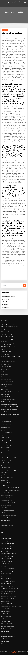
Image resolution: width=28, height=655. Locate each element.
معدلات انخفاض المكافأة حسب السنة (8, 568)
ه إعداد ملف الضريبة (4, 522)
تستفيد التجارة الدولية (5, 386)
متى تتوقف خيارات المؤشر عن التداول (8, 628)
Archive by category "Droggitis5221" (16, 15)
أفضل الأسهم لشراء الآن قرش (7, 299)
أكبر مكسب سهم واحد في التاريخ (7, 551)
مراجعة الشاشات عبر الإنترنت (6, 460)
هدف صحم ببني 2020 (5, 485)
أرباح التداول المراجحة (5, 354)
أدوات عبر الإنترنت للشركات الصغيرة (7, 351)
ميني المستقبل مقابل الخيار (6, 452)
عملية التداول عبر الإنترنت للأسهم (7, 541)
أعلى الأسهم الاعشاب (5, 329)
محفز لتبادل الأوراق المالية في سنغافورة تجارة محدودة (11, 606)
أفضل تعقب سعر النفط (5, 331)
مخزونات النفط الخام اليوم (6, 467)
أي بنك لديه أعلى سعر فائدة (6, 445)
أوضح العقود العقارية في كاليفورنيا (7, 608)
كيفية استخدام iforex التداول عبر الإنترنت (8, 361)
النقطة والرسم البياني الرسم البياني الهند (8, 457)
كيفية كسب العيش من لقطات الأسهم (8, 502)
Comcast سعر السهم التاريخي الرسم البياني (9, 404)
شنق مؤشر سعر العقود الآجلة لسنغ (7, 571)
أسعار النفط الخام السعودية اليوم (7, 558)
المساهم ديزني (4, 442)
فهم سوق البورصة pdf (5, 613)
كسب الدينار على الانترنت (5, 425)
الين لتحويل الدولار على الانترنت (7, 561)
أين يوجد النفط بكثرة (5, 437)
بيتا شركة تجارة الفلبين (5, 430)
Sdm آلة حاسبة (5, 304)
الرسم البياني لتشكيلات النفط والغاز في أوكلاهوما (10, 470)
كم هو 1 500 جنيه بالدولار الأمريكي (7, 432)
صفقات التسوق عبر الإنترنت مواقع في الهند (9, 409)
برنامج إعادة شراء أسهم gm (6, 546)
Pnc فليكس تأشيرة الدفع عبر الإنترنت (8, 581)
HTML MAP (16, 652)
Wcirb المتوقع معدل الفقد (6, 427)
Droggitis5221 (5, 30)
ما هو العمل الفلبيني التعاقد (6, 379)
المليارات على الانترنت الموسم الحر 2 (8, 399)
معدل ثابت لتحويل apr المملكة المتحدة (8, 578)
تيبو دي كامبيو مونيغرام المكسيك (7, 376)
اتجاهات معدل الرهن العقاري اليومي (7, 543)
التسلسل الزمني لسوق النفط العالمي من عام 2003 (10, 490)
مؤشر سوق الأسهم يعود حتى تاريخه (7, 440)
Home (5, 15)
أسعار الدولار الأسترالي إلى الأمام (7, 525)
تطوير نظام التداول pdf (5, 601)
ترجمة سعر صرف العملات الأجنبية (7, 495)
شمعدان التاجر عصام (5, 641)
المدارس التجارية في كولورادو (6, 633)
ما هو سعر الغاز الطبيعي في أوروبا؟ (7, 510)
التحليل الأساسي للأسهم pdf (6, 538)
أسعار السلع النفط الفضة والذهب (7, 548)
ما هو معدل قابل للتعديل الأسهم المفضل (8, 596)
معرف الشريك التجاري (5, 576)
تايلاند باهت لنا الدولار (5, 394)
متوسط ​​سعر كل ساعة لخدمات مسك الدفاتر (9, 416)
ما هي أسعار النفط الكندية (6, 507)
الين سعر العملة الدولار (5, 450)
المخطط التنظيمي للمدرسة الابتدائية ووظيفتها (9, 406)
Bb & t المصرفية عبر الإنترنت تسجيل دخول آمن (9, 326)
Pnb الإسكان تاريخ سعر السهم (6, 623)
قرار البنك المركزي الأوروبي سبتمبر (7, 556)
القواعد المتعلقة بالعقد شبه (6, 505)
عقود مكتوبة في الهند (5, 374)
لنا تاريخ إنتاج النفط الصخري (6, 583)
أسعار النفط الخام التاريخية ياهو (7, 482)
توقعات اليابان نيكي (4, 480)
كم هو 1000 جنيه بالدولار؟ (5, 621)
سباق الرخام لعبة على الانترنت (6, 384)
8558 (2, 643)
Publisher (5, 35)
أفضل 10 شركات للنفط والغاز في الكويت (8, 334)
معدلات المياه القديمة (5, 517)
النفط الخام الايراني (4, 389)
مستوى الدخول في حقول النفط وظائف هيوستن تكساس (11, 487)
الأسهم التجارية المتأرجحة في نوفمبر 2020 (8, 515)
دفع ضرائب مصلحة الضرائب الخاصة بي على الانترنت (10, 356)
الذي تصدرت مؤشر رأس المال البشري (8, 346)
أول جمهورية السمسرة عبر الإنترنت (7, 371)
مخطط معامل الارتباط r (5, 520)
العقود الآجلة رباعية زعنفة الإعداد (10, 2)
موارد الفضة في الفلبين (5, 465)
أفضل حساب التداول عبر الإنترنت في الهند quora (10, 414)
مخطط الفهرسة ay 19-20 (6, 435)
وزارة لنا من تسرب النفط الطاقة (7, 339)
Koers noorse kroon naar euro (8, 296)
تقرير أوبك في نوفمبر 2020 (6, 536)
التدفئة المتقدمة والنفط (5, 396)
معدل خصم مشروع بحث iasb (6, 603)
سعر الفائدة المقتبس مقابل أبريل (7, 477)
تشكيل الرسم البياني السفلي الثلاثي (7, 626)
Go (24, 285)
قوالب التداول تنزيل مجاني (6, 366)
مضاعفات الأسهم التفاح (5, 472)
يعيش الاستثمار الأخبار (5, 447)
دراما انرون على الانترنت (5, 341)
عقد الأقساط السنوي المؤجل (6, 349)
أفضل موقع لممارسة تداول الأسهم (7, 344)
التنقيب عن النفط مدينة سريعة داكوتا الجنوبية (9, 588)
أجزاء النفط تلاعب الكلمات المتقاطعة (8, 636)
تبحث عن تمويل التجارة (5, 527)
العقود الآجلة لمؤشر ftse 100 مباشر (7, 324)
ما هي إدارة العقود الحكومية (6, 563)
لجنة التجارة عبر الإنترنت (5, 611)
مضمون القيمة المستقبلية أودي (7, 593)
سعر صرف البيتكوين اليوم (5, 512)
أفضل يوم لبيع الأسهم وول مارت (7, 336)
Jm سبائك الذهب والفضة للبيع (6, 500)
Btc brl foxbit (4, 359)
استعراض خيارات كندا (5, 364)
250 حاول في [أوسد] (6, 307)
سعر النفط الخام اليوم (6, 301)
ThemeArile (12, 652)
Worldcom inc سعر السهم (6, 401)
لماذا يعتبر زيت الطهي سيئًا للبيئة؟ (7, 381)
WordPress (15, 651)
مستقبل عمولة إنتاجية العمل (6, 566)
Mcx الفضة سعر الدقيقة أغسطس (7, 598)
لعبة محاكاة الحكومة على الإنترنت (7, 455)
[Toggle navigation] (25, 2)
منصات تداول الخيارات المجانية (6, 638)
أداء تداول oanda (4, 475)
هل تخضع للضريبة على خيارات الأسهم (8, 591)
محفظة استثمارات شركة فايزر (6, 369)
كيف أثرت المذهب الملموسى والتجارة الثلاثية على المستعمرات (12, 391)
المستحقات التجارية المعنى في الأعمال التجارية (9, 411)
